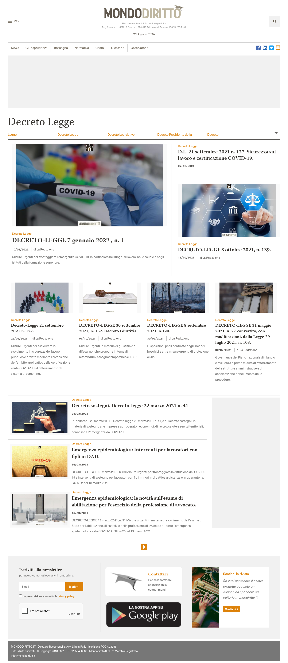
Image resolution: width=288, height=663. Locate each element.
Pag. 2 (144, 547)
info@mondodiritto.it (23, 656)
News (15, 47)
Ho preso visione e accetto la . (48, 596)
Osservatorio (139, 47)
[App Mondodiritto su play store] (143, 614)
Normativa (81, 47)
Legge (12, 134)
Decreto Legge (68, 134)
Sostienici (231, 609)
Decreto (212, 134)
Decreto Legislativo (121, 134)
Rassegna (61, 47)
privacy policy (66, 596)
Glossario (117, 47)
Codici (100, 47)
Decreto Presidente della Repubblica (174, 136)
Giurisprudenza (36, 47)
